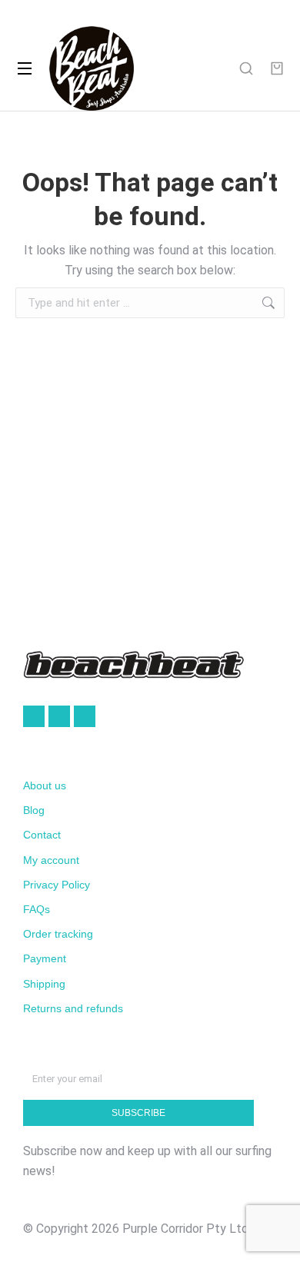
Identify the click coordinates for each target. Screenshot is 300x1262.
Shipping (44, 984)
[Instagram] (84, 716)
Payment (44, 958)
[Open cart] (277, 68)
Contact (42, 835)
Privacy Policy (56, 884)
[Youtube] (59, 716)
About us (44, 785)
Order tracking (58, 934)
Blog (34, 810)
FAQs (36, 909)
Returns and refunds (73, 1008)
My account (51, 860)
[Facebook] (34, 716)
